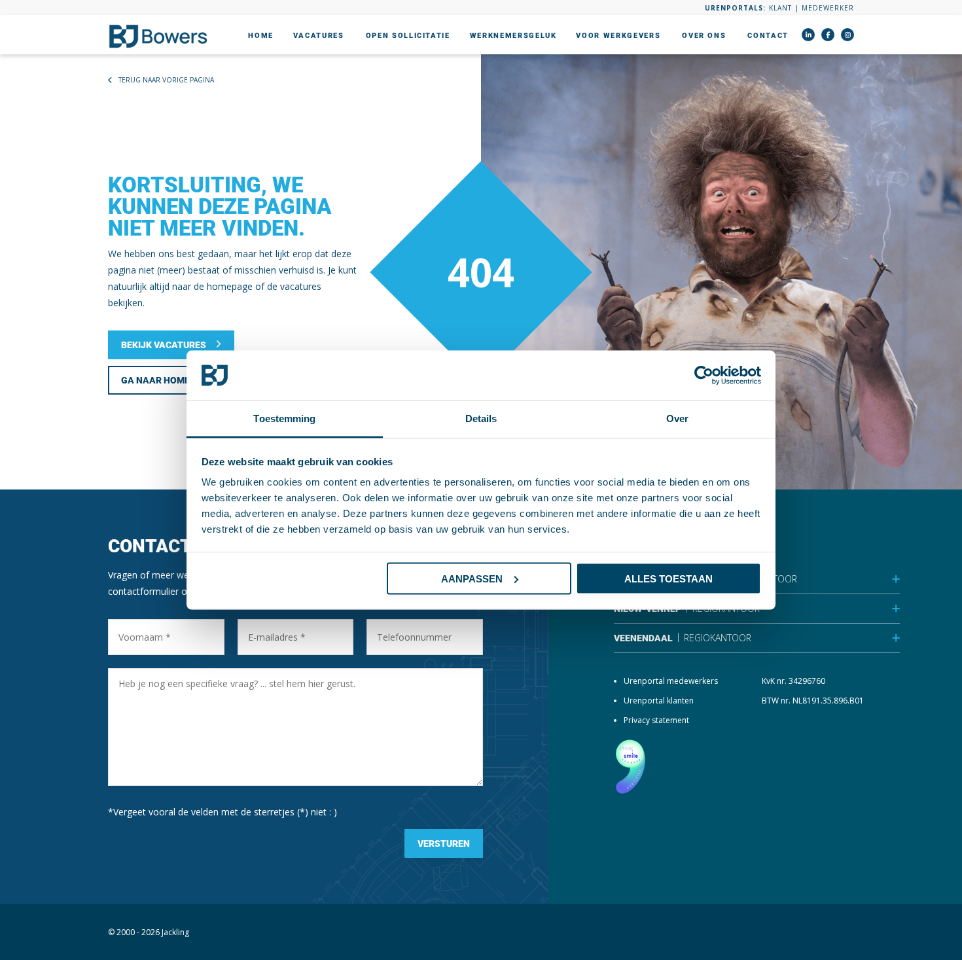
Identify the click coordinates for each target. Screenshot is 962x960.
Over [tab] (677, 418)
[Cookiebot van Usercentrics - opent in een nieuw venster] (704, 375)
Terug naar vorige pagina (166, 79)
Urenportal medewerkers (671, 680)
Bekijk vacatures (163, 345)
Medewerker (828, 8)
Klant (780, 8)
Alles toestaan (668, 578)
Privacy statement (656, 720)
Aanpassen (472, 578)
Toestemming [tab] (284, 418)
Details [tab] (481, 418)
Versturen (444, 843)
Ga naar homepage (167, 380)
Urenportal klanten (659, 700)
